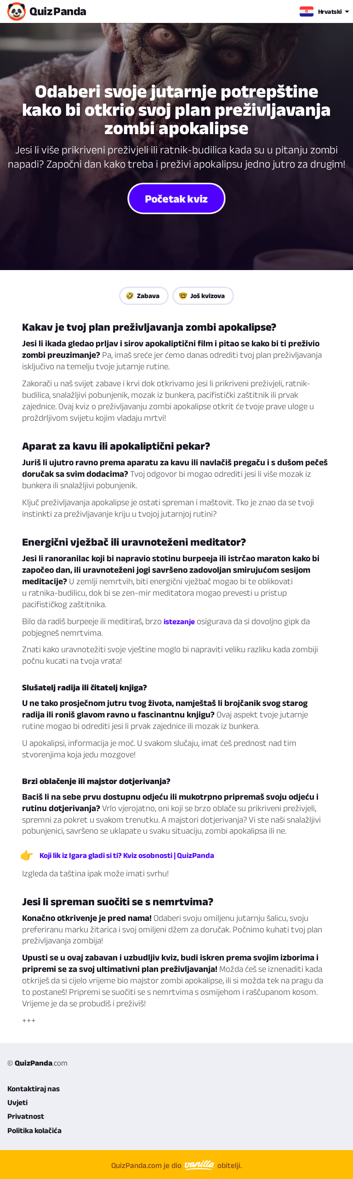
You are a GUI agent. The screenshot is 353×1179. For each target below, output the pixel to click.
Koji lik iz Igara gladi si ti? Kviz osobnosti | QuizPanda (127, 855)
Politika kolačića (34, 1130)
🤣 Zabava (142, 295)
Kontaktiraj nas (33, 1088)
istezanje (179, 621)
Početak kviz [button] (176, 198)
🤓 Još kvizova (202, 295)
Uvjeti (17, 1102)
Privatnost (25, 1116)
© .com (37, 1063)
